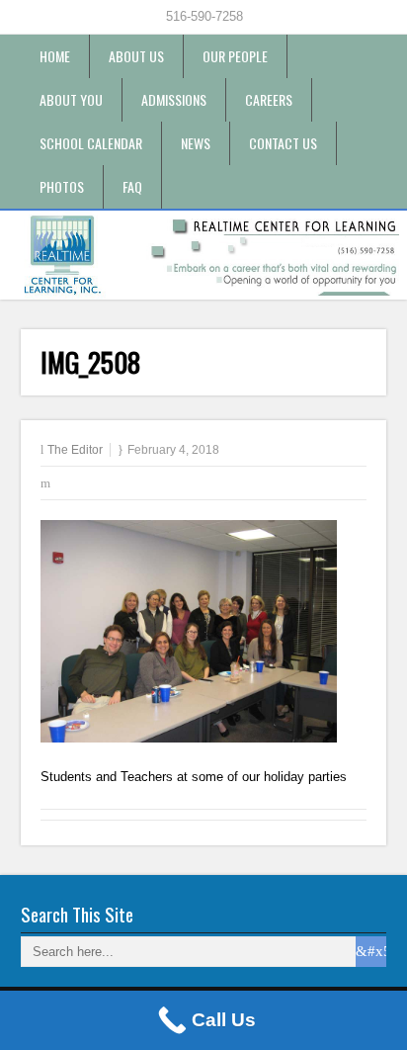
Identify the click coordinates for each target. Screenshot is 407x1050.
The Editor (75, 450)
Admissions (173, 99)
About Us (136, 55)
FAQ (132, 186)
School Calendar (91, 142)
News (195, 142)
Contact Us (283, 142)
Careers (268, 99)
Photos (62, 186)
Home (55, 55)
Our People (235, 55)
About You (71, 99)
